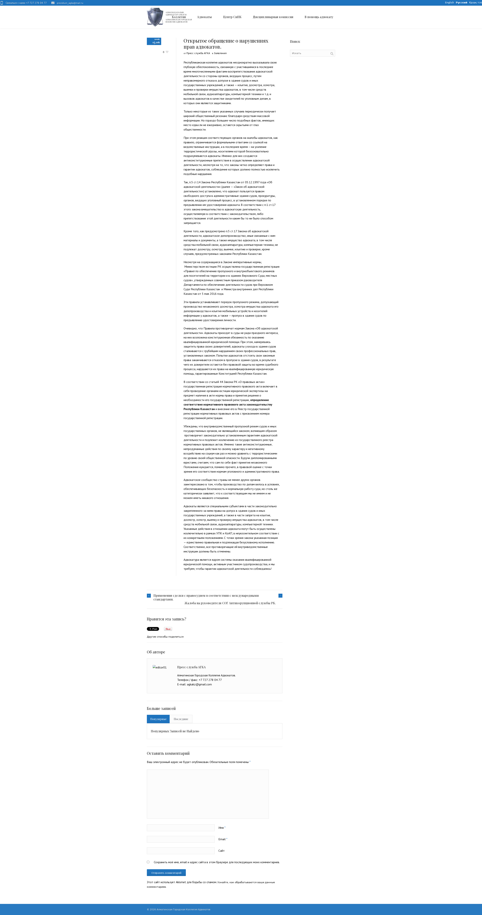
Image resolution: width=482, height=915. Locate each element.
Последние (181, 719)
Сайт (221, 850)
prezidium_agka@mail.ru (70, 3)
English (449, 2)
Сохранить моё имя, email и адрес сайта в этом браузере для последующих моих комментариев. (217, 862)
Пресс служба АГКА (198, 53)
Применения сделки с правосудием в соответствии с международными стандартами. (206, 597)
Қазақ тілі (475, 2)
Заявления (220, 53)
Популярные (158, 719)
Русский (461, 2)
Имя (222, 827)
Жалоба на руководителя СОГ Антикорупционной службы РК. (230, 603)
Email (222, 839)
